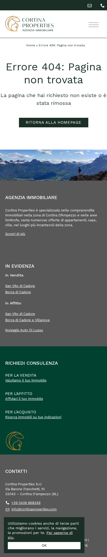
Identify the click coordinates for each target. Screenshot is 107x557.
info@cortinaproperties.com (34, 509)
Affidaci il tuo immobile (24, 399)
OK (44, 545)
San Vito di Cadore (20, 286)
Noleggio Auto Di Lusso (24, 330)
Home (30, 45)
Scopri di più (15, 234)
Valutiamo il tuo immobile (25, 380)
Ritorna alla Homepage (54, 122)
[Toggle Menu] (93, 25)
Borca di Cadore (18, 292)
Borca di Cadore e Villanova (27, 320)
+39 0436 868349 (26, 503)
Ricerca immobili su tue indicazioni (33, 417)
